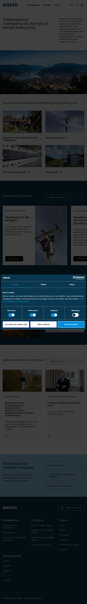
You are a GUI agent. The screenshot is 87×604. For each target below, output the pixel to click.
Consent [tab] (15, 284)
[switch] (33, 315)
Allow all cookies (71, 324)
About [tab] (71, 284)
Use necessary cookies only (16, 324)
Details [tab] (43, 284)
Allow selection (43, 324)
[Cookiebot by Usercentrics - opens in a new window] (74, 278)
